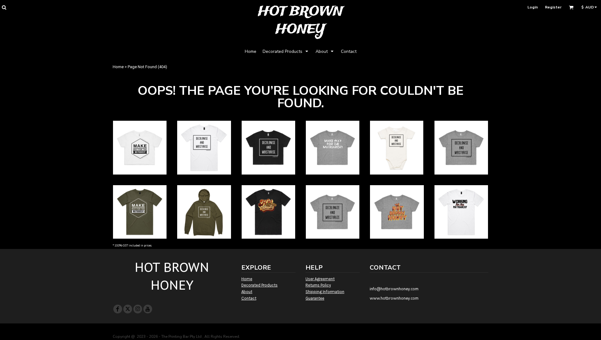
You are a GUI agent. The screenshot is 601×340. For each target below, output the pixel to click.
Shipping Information (325, 291)
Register (553, 7)
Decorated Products (259, 285)
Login (532, 7)
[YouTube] (147, 309)
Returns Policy (318, 285)
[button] (4, 7)
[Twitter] (127, 309)
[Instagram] (137, 309)
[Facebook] (117, 309)
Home (118, 66)
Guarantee (315, 298)
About (246, 291)
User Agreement (320, 279)
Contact (248, 298)
